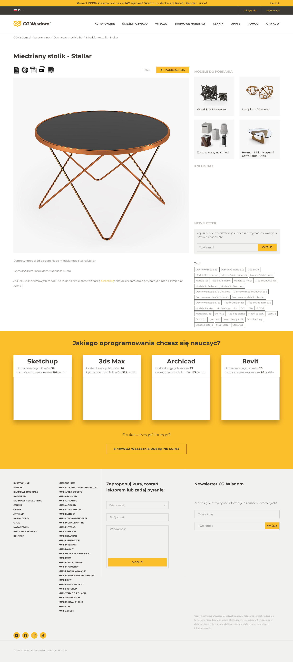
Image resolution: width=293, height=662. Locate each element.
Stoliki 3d (201, 319)
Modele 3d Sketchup (232, 286)
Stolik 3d (219, 313)
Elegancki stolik (204, 324)
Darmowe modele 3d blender (248, 297)
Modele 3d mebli (243, 280)
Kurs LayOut (66, 549)
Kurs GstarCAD (68, 536)
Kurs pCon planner (71, 562)
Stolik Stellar (222, 324)
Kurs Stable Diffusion (72, 593)
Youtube (16, 635)
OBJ (243, 308)
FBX (251, 308)
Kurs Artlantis (68, 500)
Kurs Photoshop (69, 566)
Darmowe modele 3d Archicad (250, 291)
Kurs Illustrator (69, 540)
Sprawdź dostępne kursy (147, 449)
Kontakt (18, 536)
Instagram (34, 635)
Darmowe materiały (190, 23)
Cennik (218, 23)
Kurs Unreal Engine (71, 602)
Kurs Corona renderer (73, 518)
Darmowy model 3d (207, 269)
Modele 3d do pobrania (234, 275)
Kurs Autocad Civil (70, 509)
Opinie (235, 23)
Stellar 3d (238, 324)
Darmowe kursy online (27, 500)
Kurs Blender (67, 514)
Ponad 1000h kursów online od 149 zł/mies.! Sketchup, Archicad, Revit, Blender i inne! (142, 3)
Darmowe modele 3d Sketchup (213, 291)
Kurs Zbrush (66, 611)
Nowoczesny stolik (233, 319)
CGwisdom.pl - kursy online (31, 37)
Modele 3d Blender (233, 302)
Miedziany (214, 319)
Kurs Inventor (67, 544)
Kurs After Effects (70, 492)
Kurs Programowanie (72, 571)
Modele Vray (223, 308)
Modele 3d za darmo (207, 275)
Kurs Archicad (68, 496)
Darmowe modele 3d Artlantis (212, 297)
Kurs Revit (65, 580)
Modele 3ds (202, 280)
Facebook (25, 635)
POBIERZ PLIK (175, 69)
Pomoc (253, 23)
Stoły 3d (272, 313)
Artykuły (273, 23)
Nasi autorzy (21, 518)
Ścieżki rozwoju (135, 23)
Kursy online (105, 23)
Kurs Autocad (67, 505)
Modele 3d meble (221, 280)
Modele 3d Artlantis (266, 280)
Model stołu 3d (204, 313)
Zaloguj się (249, 10)
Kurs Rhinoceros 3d (71, 584)
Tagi (197, 263)
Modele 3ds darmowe (259, 302)
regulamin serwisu (25, 531)
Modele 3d (253, 269)
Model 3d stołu (256, 313)
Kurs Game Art (67, 531)
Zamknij (275, 3)
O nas (16, 522)
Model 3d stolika (236, 313)
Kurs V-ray (65, 606)
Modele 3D (19, 496)
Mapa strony (21, 527)
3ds (235, 308)
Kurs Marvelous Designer (74, 553)
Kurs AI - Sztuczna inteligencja (78, 487)
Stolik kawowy (254, 319)
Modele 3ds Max (204, 308)
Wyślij (267, 247)
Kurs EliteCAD (67, 527)
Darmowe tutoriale (25, 492)
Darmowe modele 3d (68, 37)
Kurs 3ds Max (67, 483)
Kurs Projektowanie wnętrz (76, 575)
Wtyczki (161, 23)
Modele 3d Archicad (206, 286)
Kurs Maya (65, 558)
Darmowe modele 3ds (208, 302)
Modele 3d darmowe (261, 275)
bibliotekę (107, 280)
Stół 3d (260, 308)
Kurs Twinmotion (69, 597)
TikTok (43, 635)
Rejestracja (273, 10)
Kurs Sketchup (68, 588)
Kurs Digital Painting (71, 522)
